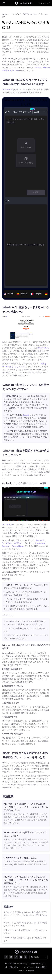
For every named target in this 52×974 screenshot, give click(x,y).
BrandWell (6, 543)
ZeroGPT (40, 540)
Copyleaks (40, 543)
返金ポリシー (22, 970)
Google (25, 415)
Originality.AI (17, 546)
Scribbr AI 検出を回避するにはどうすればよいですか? (25, 939)
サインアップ (44, 3)
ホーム (4, 14)
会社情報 (31, 970)
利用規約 (44, 967)
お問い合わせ (13, 967)
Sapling (5, 546)
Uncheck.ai (7, 89)
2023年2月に (43, 347)
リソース (22, 967)
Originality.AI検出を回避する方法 (20, 857)
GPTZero (18, 543)
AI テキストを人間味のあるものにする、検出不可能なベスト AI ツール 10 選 (25, 924)
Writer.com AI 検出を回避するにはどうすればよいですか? (25, 931)
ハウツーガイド (15, 14)
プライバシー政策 (33, 967)
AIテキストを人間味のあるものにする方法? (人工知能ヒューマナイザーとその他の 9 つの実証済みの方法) (26, 807)
